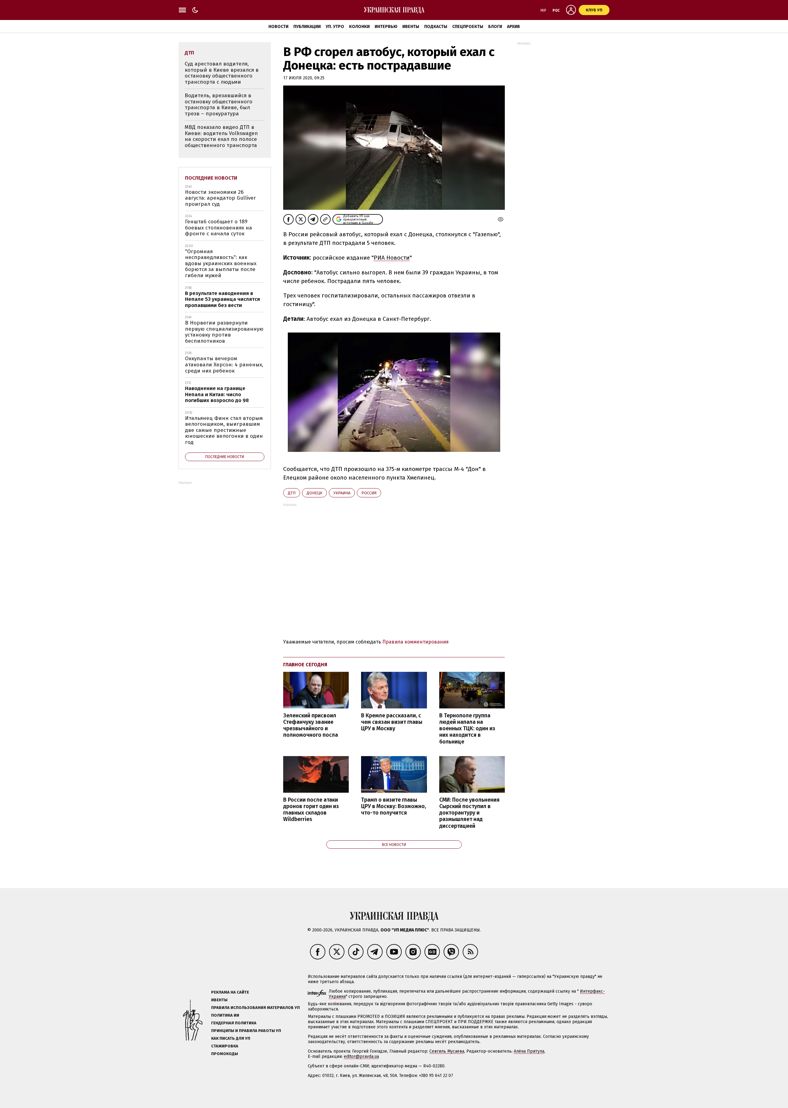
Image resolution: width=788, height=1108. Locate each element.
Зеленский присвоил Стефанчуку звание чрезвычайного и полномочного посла (310, 725)
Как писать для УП (230, 1038)
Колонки (359, 26)
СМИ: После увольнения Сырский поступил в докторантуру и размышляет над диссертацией (469, 813)
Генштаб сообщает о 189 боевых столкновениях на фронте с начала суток (218, 227)
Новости (278, 26)
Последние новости (211, 178)
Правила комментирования (415, 642)
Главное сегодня (305, 665)
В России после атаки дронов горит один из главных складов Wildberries (311, 810)
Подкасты (435, 26)
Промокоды (224, 1053)
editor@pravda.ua (361, 1056)
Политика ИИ (225, 1015)
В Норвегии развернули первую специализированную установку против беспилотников (224, 332)
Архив (513, 26)
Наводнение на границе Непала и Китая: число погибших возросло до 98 (217, 394)
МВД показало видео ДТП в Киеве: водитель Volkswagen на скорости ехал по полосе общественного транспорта (221, 136)
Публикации (307, 26)
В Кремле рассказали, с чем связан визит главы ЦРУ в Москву (391, 722)
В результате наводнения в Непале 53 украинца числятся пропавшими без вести (222, 299)
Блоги (495, 26)
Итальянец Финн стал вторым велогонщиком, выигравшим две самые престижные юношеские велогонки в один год (224, 430)
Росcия (368, 493)
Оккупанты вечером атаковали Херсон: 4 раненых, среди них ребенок (224, 364)
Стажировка (224, 1046)
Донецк (314, 493)
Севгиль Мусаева (446, 1051)
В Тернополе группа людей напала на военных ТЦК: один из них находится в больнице (467, 728)
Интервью (386, 26)
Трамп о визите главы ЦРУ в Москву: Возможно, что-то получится (393, 806)
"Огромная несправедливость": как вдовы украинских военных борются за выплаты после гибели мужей (220, 263)
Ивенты (410, 26)
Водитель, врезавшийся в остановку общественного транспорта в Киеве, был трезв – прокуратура (218, 104)
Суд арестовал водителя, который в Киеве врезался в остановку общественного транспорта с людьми (222, 73)
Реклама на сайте (230, 992)
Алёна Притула (529, 1051)
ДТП (292, 493)
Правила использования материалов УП (255, 1007)
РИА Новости (392, 257)
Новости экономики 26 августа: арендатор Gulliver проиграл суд (220, 198)
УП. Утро (335, 26)
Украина (341, 493)
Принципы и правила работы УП (246, 1030)
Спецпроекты (467, 26)
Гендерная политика (233, 1023)
